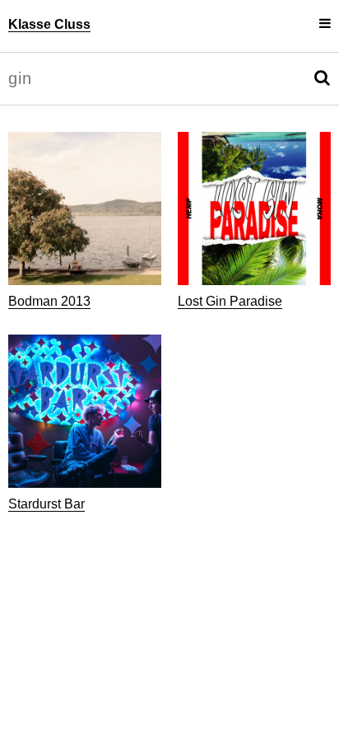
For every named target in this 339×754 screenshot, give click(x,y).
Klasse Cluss (49, 24)
